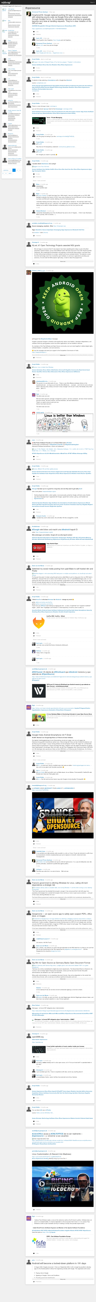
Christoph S (35, 242)
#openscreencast (12, 151)
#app (82, 111)
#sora (64, 1091)
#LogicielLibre (44, 1013)
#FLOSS (34, 1015)
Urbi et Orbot (11, 69)
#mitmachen (54, 537)
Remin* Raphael (12, 50)
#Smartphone (47, 537)
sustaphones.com (41, 83)
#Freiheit (40, 537)
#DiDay (85, 453)
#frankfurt (10, 96)
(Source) (45, 232)
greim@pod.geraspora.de (39, 1151)
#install (66, 612)
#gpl (33, 171)
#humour (14, 25)
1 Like (37, 31)
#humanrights (42, 89)
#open (68, 1091)
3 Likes (37, 128)
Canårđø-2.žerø (40, 851)
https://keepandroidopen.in (39, 352)
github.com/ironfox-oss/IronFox (44, 604)
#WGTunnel (37, 672)
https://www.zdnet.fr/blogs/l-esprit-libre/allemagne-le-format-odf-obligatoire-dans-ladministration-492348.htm (61, 1011)
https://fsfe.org (47, 1232)
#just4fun (39, 372)
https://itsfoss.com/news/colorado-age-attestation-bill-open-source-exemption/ (53, 708)
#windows (39, 370)
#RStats (74, 453)
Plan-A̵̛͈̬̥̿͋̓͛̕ (39, 144)
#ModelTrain (63, 453)
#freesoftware (11, 62)
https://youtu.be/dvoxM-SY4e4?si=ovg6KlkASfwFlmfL (46, 1157)
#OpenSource (40, 453)
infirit (9, 59)
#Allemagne (40, 1015)
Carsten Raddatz (42, 195)
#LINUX (59, 788)
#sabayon (17, 115)
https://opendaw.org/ (37, 1042)
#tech (14, 75)
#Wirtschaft (41, 539)
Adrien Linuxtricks (50, 816)
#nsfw (18, 25)
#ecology (10, 83)
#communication (46, 111)
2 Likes (38, 47)
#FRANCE (37, 788)
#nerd (66, 169)
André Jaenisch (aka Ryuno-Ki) (14, 111)
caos (33, 440)
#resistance (73, 504)
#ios (49, 471)
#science (10, 82)
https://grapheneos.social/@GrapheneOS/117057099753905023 (49, 28)
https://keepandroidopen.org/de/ (44, 532)
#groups (46, 109)
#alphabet (75, 471)
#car (44, 169)
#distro (44, 171)
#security (10, 37)
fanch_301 (39, 38)
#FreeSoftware (36, 1230)
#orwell (42, 506)
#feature (72, 1118)
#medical (10, 163)
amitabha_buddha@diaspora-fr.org (42, 223)
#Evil (77, 537)
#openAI (54, 1091)
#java (9, 106)
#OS (74, 537)
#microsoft (62, 370)
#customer (67, 504)
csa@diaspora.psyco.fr (43, 939)
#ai (64, 1093)
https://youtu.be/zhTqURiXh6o (40, 790)
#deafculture (11, 120)
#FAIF (80, 1230)
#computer (38, 171)
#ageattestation (36, 710)
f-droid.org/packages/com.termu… (82, 765)
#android (18, 105)
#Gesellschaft (89, 539)
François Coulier (41, 516)
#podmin (17, 27)
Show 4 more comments (39, 639)
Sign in (92, 2)
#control (47, 506)
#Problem (73, 539)
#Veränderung (48, 539)
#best (80, 370)
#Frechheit (82, 537)
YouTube (58, 816)
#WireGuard (59, 672)
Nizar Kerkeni (36, 1005)
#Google (48, 26)
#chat (33, 111)
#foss (59, 65)
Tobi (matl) (11, 89)
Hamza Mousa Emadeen (14, 158)
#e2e (67, 111)
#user (47, 473)
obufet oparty (40, 412)
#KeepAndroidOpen (46, 339)
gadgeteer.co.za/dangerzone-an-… (73, 949)
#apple (58, 471)
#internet (34, 113)
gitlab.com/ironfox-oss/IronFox (44, 602)
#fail (58, 1093)
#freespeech (67, 710)
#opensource (11, 15)
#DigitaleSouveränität (56, 444)
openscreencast (12, 145)
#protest (40, 503)
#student (10, 138)
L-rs (9, 78)
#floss (62, 65)
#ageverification (85, 708)
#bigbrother (53, 506)
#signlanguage (11, 118)
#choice (45, 372)
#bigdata (84, 504)
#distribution (45, 164)
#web (72, 610)
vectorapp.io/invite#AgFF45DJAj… (65, 136)
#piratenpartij (16, 63)
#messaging (57, 230)
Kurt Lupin (39, 643)
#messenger (58, 109)
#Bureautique (36, 1013)
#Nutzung (88, 537)
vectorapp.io (53, 106)
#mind (84, 370)
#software (39, 65)
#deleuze (17, 128)
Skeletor (38, 988)
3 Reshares (38, 176)
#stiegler (10, 130)
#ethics (84, 1091)
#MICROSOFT (48, 788)
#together (68, 370)
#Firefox (48, 1110)
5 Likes (37, 841)
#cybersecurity (74, 85)
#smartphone (52, 80)
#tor (83, 230)
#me (19, 161)
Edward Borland (41, 211)
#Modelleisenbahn (54, 453)
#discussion (54, 372)
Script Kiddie (36, 59)
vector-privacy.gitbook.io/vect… (67, 147)
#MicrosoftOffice (60, 1013)
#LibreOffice (85, 1013)
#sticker (47, 169)
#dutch (10, 33)
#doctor (15, 163)
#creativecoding (12, 105)
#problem (39, 504)
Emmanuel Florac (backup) (40, 12)
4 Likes (37, 94)
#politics (59, 506)
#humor (34, 372)
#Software (70, 537)
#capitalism (35, 1093)
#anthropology (11, 13)
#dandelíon (39, 230)
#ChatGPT (60, 1091)
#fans (49, 372)
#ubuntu (10, 93)
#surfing (68, 610)
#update (34, 473)
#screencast (11, 153)
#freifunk (10, 45)
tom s (39, 765)
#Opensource (57, 539)
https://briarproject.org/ (59, 226)
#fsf (15, 55)
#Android (54, 26)
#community (75, 370)
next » (10, 173)
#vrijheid (10, 65)
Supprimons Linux (58, 53)
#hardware (66, 87)
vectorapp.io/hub (67, 109)
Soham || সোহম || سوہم (38, 270)
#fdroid (88, 503)
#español (36, 680)
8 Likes (37, 374)
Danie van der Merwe (38, 566)
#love (16, 95)
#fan (63, 169)
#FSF (42, 1230)
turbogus (39, 869)
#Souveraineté (77, 1013)
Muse (38, 184)
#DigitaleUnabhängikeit (72, 444)
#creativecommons (12, 155)
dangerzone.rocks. (56, 951)
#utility (73, 113)
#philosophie (11, 128)
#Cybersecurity (65, 539)
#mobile (70, 503)
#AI (41, 1110)
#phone (68, 85)
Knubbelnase (36, 526)
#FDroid (43, 606)
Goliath (10, 123)
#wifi (80, 230)
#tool (69, 113)
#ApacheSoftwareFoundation (56, 1230)
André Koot (11, 30)
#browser (50, 599)
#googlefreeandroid (46, 85)
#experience (52, 473)
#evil (80, 489)
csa (38, 947)
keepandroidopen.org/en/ (49, 491)
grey (33, 1260)
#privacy (17, 35)
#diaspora (15, 93)
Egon (9, 40)
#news (34, 85)
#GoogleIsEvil (41, 26)
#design (10, 136)
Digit (37, 394)
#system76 (78, 708)
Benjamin (10, 133)
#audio (37, 1039)
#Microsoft (52, 1013)
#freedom (14, 33)
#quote (53, 1232)
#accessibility (11, 116)
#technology (58, 87)
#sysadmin (10, 55)
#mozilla (34, 610)
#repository (71, 612)
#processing (11, 103)
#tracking (37, 87)
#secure (44, 230)
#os (50, 65)
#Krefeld (69, 443)
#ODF (91, 1013)
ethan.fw (10, 100)
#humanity (35, 1095)
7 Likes (37, 476)
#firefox (39, 610)
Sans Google (56, 40)
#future (34, 504)
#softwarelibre (52, 1144)
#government (38, 498)
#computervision (12, 141)
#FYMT (70, 453)
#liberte (72, 1230)
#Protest (82, 539)
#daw (33, 1039)
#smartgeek (19, 55)
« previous (5, 170)
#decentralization (48, 113)
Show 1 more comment (39, 180)
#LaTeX (47, 453)
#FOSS (34, 453)
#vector (78, 111)
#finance (41, 1095)
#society (78, 1091)
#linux (14, 45)
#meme (34, 65)
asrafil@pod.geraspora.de (39, 669)
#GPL (74, 26)
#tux (47, 65)
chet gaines (11, 9)
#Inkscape (80, 453)
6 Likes (37, 901)
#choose (46, 87)
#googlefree (56, 85)
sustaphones (35, 91)
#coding (46, 1158)
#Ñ (33, 680)
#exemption (52, 710)
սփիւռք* (6, 2)
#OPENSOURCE (69, 788)
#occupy (18, 13)
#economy (49, 89)
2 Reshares (38, 70)
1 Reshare (38, 34)
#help (42, 87)
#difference (77, 372)
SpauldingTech (49, 1184)
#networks (10, 85)
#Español (36, 1144)
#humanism (16, 83)
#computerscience (12, 140)
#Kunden (34, 539)
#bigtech (52, 87)
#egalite (67, 1230)
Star (9, 20)
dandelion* (37, 232)
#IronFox (38, 599)
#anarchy (10, 43)
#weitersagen (62, 537)
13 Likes (37, 68)
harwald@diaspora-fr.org (39, 785)
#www (76, 610)
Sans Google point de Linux (43, 53)
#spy (33, 87)
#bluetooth (75, 230)
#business (81, 1093)
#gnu (90, 169)
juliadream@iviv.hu (42, 381)
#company (50, 504)
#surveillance (88, 85)
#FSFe (46, 1230)
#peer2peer (50, 230)
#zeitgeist (10, 17)
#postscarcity (18, 15)
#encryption (72, 111)
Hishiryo (39, 651)
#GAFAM (34, 26)
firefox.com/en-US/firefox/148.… (45, 1113)
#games (10, 25)
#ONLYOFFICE (57, 1134)
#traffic (52, 169)
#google (38, 85)
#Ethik (78, 539)
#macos (53, 471)
